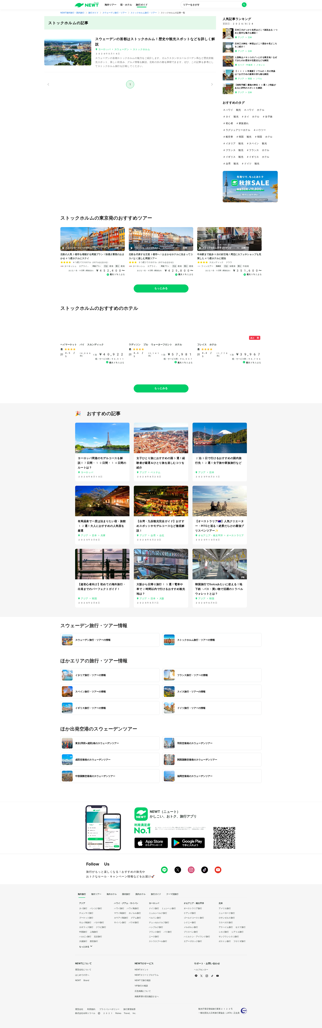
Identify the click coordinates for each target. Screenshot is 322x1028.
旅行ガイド (142, 4)
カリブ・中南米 (245, 65)
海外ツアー (110, 4)
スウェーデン (121, 49)
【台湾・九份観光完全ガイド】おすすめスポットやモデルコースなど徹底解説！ (160, 526)
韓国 (250, 78)
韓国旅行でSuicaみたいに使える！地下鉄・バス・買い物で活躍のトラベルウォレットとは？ (219, 589)
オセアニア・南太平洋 (210, 535)
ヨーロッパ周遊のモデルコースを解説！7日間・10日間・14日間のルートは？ (102, 463)
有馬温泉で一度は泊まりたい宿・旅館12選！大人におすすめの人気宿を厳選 (102, 526)
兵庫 (103, 535)
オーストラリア (235, 535)
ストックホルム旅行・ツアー (144, 13)
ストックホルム (141, 49)
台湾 (153, 535)
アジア (241, 37)
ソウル (259, 78)
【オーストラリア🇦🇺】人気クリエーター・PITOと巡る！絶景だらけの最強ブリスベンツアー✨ (219, 526)
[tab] (82, 894)
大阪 (161, 598)
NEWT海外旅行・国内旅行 (72, 13)
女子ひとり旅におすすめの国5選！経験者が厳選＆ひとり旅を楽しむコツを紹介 (161, 463)
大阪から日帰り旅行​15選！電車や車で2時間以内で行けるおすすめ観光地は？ (161, 589)
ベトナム (155, 472)
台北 (161, 535)
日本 (250, 37)
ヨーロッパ (104, 49)
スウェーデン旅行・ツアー (114, 13)
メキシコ (260, 65)
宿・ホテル (126, 4)
